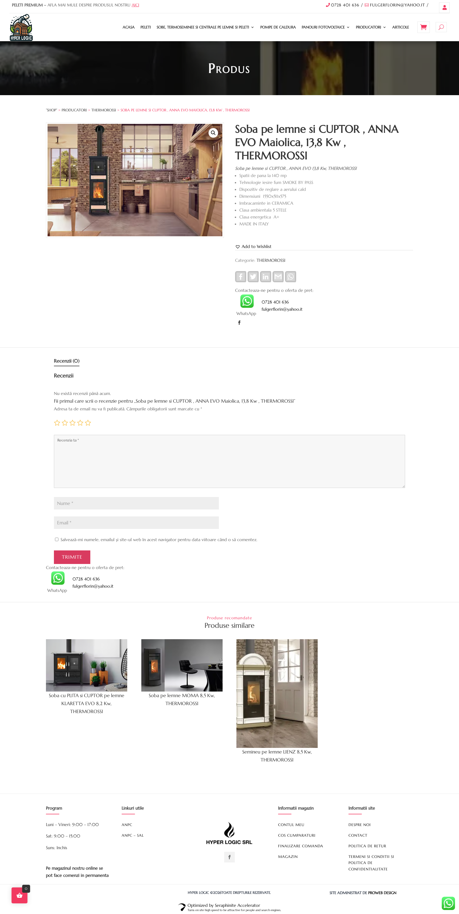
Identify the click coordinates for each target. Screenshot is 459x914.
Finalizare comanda (300, 846)
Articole (400, 27)
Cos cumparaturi (297, 835)
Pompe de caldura (278, 27)
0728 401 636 (345, 4)
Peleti (146, 27)
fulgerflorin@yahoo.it (397, 4)
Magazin (288, 856)
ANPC (127, 824)
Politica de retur (367, 846)
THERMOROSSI (103, 110)
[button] (213, 133)
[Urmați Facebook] (239, 322)
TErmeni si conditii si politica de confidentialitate (371, 863)
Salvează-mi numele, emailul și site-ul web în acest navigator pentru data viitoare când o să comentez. (159, 539)
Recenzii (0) (66, 361)
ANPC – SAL (133, 835)
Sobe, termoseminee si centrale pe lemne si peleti (203, 27)
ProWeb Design (382, 892)
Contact (357, 835)
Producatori (368, 27)
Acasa (129, 27)
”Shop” (51, 110)
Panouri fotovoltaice (323, 27)
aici (135, 4)
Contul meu (444, 7)
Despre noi (359, 824)
